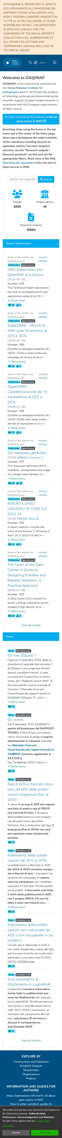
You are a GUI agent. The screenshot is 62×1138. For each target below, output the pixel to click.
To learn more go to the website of (31, 119)
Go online (15, 720)
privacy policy (43, 1121)
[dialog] (31, 1122)
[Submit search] (30, 62)
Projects (31, 1078)
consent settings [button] (43, 259)
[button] (16, 300)
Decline (16, 1132)
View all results (31, 625)
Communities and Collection (31, 1062)
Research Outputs (31, 1066)
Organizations (31, 1074)
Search (47, 179)
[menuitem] (35, 62)
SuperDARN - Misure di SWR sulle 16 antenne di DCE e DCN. (27, 330)
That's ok (45, 1132)
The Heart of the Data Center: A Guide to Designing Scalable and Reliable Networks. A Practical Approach (27, 575)
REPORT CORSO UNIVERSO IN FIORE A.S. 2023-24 (28, 508)
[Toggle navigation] (54, 62)
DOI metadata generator (27, 453)
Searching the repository (18, 163)
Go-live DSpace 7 (22, 655)
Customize (8, 1125)
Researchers (31, 1070)
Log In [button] (42, 62)
